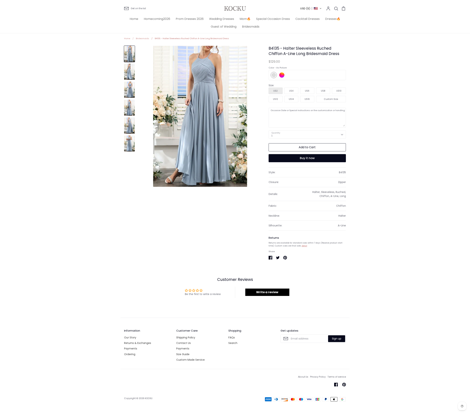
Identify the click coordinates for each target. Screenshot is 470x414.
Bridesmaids (250, 26)
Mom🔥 (245, 19)
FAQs (231, 337)
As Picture (274, 75)
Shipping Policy (185, 337)
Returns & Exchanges (137, 343)
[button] (311, 8)
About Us (303, 376)
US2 (275, 90)
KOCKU (148, 398)
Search (232, 343)
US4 (291, 90)
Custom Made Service (190, 360)
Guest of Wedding (223, 26)
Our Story (130, 337)
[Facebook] (336, 385)
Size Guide (182, 354)
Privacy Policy (318, 376)
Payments (130, 348)
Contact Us (183, 343)
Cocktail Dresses (307, 19)
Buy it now (307, 158)
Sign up (336, 338)
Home (134, 19)
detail (304, 245)
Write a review (267, 292)
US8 (323, 90)
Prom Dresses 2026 (190, 19)
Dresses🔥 (332, 19)
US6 (307, 90)
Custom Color (282, 75)
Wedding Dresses (221, 19)
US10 (338, 90)
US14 (291, 99)
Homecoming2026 (157, 19)
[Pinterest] (344, 385)
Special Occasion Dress (273, 19)
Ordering (129, 354)
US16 (307, 99)
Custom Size (331, 99)
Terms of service (337, 376)
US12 (275, 99)
